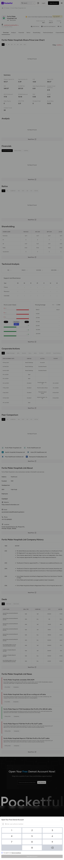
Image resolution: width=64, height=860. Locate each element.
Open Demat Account (32, 856)
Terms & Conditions (16, 852)
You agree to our (12, 852)
